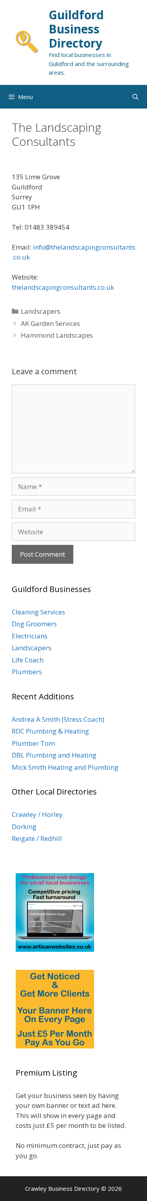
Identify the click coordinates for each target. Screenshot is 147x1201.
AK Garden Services (50, 323)
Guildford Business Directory (76, 29)
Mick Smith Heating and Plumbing (65, 767)
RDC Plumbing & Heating (50, 731)
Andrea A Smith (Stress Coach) (58, 719)
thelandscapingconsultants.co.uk (63, 287)
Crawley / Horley (37, 814)
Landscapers (40, 311)
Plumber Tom (33, 743)
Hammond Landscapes (57, 335)
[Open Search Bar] (135, 97)
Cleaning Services (38, 611)
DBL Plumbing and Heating (54, 755)
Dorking (24, 826)
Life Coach (28, 659)
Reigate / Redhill (37, 838)
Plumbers (27, 671)
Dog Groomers (34, 623)
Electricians (29, 635)
